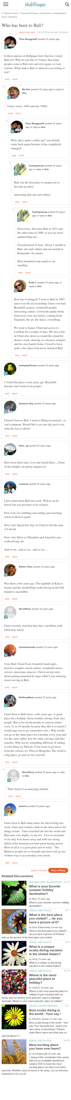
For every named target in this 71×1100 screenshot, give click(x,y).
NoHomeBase (26, 697)
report (14, 79)
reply (7, 79)
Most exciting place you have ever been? (45, 1046)
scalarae (23, 484)
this (24, 93)
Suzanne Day (26, 403)
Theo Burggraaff (28, 39)
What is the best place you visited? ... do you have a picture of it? (45, 918)
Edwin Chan (25, 566)
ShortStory (25, 609)
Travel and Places (40, 910)
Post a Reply (58, 870)
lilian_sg (23, 446)
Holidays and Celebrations (45, 882)
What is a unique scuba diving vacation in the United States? (46, 950)
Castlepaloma (36, 165)
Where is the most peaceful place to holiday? (42, 978)
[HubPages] (35, 5)
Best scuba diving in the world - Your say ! (45, 1012)
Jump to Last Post (27, 32)
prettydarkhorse (28, 365)
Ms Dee (26, 89)
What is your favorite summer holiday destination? (44, 890)
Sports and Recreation (43, 1006)
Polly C (33, 282)
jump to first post (39, 870)
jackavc (23, 806)
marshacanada (27, 647)
